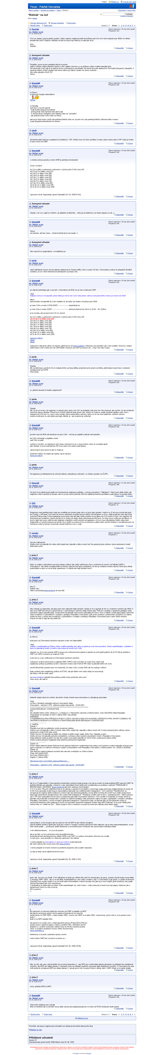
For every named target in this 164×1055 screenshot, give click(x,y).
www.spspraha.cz (37, 931)
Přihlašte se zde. (35, 1030)
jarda (34, 260)
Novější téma (35, 25)
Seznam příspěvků (57, 23)
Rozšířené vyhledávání (126, 16)
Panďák (35, 29)
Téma (59, 10)
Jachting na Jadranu (48, 10)
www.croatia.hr (79, 346)
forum (76, 1053)
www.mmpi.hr (64, 844)
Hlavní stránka (34, 10)
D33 (33, 503)
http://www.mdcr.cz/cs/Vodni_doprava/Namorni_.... (50, 761)
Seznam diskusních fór (38, 23)
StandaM (36, 83)
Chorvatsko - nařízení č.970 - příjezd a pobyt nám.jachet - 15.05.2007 (57, 765)
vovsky (35, 533)
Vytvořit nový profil (129, 2)
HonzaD (35, 483)
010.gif (32, 100)
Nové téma (72, 23)
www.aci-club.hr (36, 338)
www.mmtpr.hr (49, 591)
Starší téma (48, 25)
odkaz (32, 340)
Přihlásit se (115, 2)
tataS (34, 130)
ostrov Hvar (131, 10)
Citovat (130, 48)
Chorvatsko (122, 10)
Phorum (89, 1053)
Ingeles (34, 18)
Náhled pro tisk (82, 1018)
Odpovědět (120, 48)
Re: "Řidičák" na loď (36, 32)
